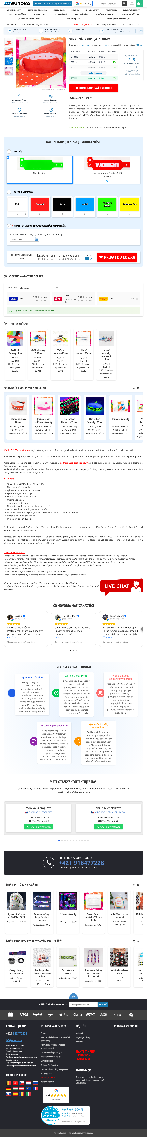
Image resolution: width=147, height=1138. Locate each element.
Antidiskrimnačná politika (51, 1056)
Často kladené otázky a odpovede (54, 1069)
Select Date (16, 239)
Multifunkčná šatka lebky (119, 972)
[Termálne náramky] (120, 406)
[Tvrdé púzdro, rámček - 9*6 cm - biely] (93, 901)
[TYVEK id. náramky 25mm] (60, 338)
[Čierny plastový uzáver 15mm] (16, 957)
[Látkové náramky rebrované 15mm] (106, 338)
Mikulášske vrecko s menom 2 (119, 915)
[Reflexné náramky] (68, 901)
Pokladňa (79, 1041)
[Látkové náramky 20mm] (18, 406)
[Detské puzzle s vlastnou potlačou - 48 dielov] (42, 957)
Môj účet (79, 1033)
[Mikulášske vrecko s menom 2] (119, 901)
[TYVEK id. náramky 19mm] (15, 338)
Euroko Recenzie (47, 1060)
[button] (3, 629)
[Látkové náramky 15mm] (83, 338)
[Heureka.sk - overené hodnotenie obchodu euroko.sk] (65, 1107)
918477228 (16, 1033)
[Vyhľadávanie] (124, 3)
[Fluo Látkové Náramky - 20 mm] (95, 406)
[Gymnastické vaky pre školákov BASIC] (16, 901)
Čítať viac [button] (12, 637)
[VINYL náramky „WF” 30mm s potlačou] (8, 71)
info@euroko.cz (109, 820)
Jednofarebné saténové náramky (43, 420)
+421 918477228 (81, 863)
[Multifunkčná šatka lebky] (119, 957)
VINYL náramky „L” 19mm (38, 351)
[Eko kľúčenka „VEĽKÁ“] (68, 957)
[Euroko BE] (8, 1083)
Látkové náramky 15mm (83, 351)
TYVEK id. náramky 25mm (61, 351)
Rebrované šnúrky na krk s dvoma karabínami (93, 973)
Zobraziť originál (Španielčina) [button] (22, 642)
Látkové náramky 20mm (18, 420)
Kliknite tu (73, 583)
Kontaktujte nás (47, 1081)
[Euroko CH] (15, 1083)
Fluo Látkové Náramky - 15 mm (69, 420)
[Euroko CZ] (21, 1083)
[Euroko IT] (28, 1094)
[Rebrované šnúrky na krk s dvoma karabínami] (93, 957)
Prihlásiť (102, 1004)
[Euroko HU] (15, 1088)
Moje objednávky (83, 1037)
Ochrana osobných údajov (51, 1052)
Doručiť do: (12, 287)
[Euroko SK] (8, 1094)
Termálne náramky (120, 419)
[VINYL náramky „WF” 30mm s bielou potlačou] (8, 61)
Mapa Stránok (46, 1073)
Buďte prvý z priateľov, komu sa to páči (108, 127)
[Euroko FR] (35, 1088)
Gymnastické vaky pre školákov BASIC (16, 915)
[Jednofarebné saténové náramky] (43, 406)
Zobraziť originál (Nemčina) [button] (117, 642)
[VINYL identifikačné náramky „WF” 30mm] (8, 42)
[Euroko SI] (35, 1083)
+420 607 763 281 (109, 817)
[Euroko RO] (21, 1094)
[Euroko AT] (21, 1088)
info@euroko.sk (40, 820)
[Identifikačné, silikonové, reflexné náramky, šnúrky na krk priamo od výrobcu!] (17, 3)
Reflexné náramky (67, 914)
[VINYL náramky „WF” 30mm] (8, 51)
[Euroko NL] (28, 1083)
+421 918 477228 (40, 817)
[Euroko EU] (28, 1088)
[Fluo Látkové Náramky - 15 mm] (69, 406)
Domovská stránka (14, 24)
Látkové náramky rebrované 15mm (106, 354)
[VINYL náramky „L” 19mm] (38, 338)
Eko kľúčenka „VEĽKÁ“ (68, 972)
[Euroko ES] (15, 1094)
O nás (43, 1033)
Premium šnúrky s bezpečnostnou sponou (42, 917)
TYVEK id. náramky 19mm (15, 351)
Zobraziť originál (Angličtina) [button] (70, 642)
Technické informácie (49, 1065)
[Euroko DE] (8, 1088)
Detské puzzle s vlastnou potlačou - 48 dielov (42, 973)
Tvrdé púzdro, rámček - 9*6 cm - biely (93, 917)
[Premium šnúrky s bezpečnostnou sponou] (42, 901)
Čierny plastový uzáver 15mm (16, 972)
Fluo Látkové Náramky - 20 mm (95, 420)
